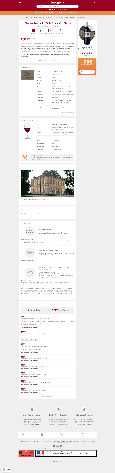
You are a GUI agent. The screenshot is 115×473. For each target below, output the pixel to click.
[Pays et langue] (95, 2)
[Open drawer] (20, 2)
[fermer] (113, 13)
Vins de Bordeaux (39, 17)
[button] (6, 469)
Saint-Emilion (50, 17)
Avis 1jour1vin (74, 441)
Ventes (21, 17)
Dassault (58, 17)
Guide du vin (28, 17)
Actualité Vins (65, 441)
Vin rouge (55, 26)
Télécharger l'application (86, 441)
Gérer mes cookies (65, 442)
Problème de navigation (52, 443)
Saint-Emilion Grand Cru (44, 26)
